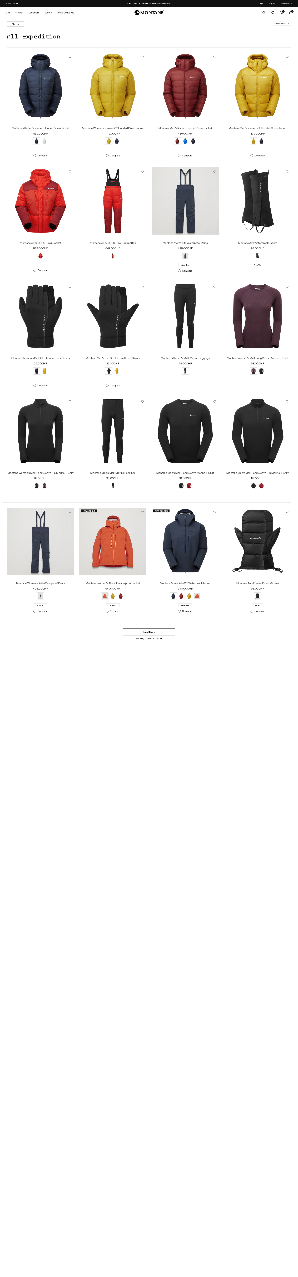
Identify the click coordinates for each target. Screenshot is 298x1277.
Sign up (272, 3)
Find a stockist (286, 3)
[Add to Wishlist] (70, 57)
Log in (261, 3)
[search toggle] (263, 12)
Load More (149, 632)
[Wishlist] (272, 12)
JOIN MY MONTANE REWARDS (149, 3)
